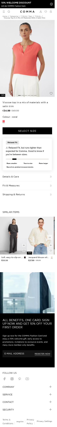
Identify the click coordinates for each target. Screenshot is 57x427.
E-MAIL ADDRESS (14, 353)
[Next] (49, 237)
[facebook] (4, 379)
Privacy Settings (44, 421)
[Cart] (51, 11)
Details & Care (11, 176)
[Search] (7, 11)
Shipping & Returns (14, 194)
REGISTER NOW (42, 354)
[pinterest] (20, 379)
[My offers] (50, 4)
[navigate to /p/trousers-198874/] (13, 236)
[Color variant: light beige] (52, 257)
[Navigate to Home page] (27, 12)
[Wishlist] (45, 11)
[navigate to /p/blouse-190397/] (40, 236)
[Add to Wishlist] (51, 93)
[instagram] (12, 379)
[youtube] (27, 379)
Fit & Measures (11, 185)
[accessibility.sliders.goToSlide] (19, 95)
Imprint (19, 421)
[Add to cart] (23, 245)
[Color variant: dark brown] (25, 257)
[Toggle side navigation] (4, 11)
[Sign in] (40, 11)
